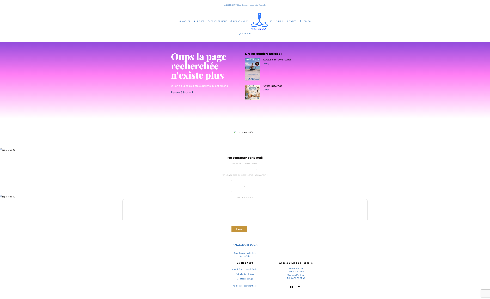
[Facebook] (292, 287)
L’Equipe (199, 21)
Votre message (245, 197)
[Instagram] (300, 287)
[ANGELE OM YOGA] (259, 21)
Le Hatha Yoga (240, 21)
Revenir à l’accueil (182, 92)
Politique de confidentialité (245, 286)
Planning (278, 21)
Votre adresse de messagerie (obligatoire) (245, 175)
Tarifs (292, 21)
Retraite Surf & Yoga (272, 86)
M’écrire (246, 34)
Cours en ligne (218, 21)
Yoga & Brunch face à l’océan (277, 59)
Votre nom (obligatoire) (245, 164)
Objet (245, 186)
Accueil (186, 21)
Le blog (266, 63)
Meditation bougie (245, 279)
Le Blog (306, 21)
